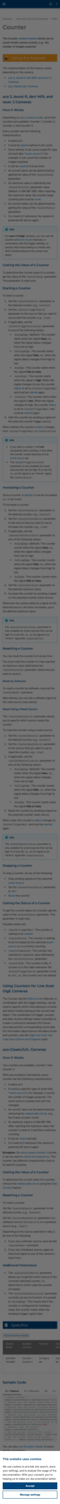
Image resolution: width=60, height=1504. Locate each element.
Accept (30, 1485)
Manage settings (30, 1494)
